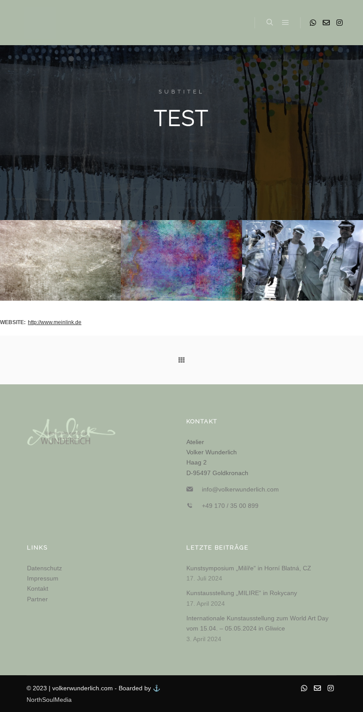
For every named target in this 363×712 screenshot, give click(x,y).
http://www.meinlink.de (54, 322)
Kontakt (37, 588)
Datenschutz (44, 568)
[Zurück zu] (181, 360)
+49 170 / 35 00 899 (230, 505)
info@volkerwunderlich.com (240, 489)
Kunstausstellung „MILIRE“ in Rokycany (241, 592)
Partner (37, 599)
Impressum (42, 578)
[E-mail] (326, 22)
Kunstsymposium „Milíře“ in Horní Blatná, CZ (248, 568)
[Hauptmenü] (285, 22)
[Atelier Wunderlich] (40, 22)
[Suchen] (270, 22)
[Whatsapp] (313, 22)
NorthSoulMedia (49, 699)
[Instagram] (339, 22)
